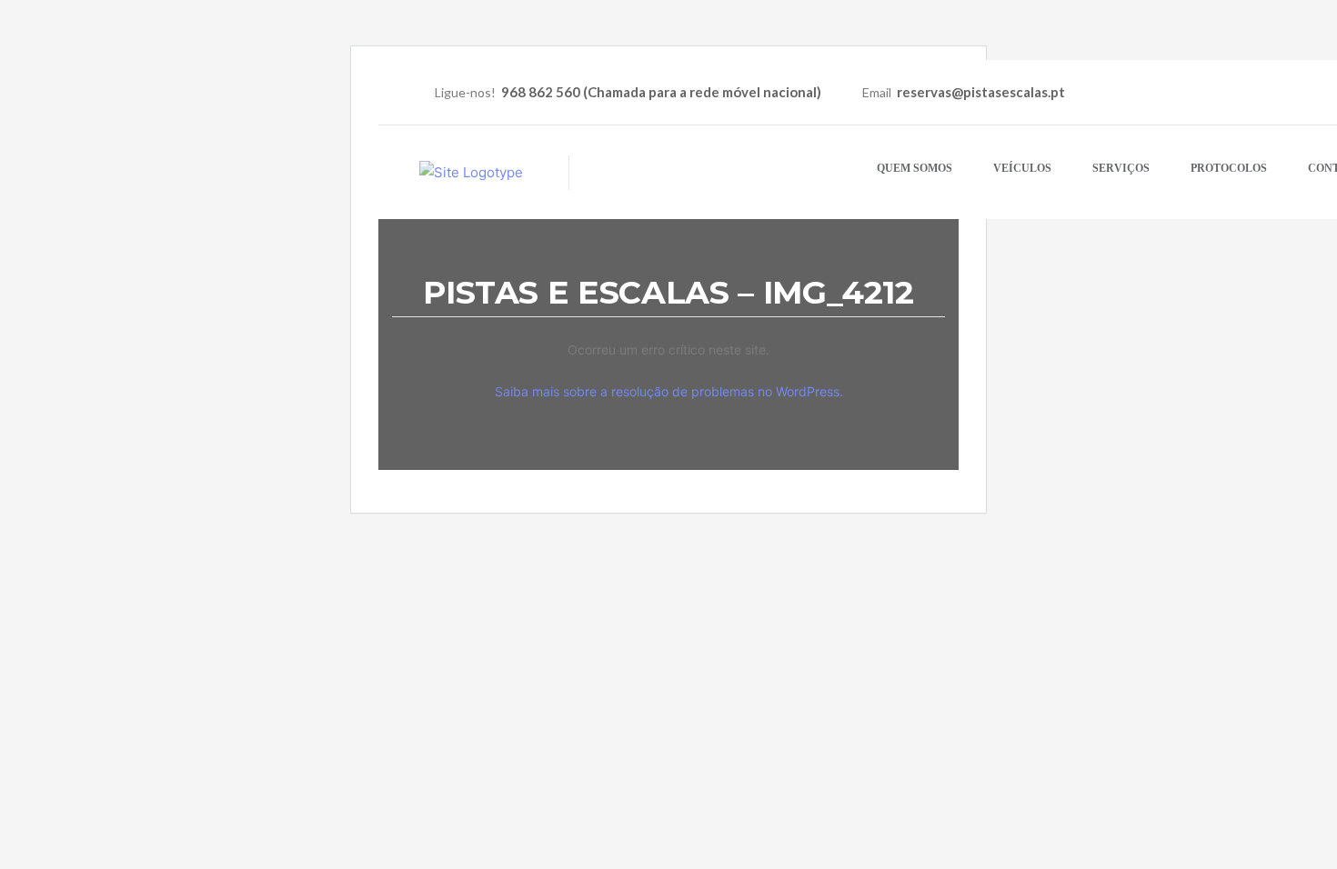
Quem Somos (914, 168)
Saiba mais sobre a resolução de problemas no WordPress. (669, 391)
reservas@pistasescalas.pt (981, 92)
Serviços (1121, 168)
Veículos (1022, 168)
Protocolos (1229, 168)
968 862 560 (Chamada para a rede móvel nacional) (661, 92)
